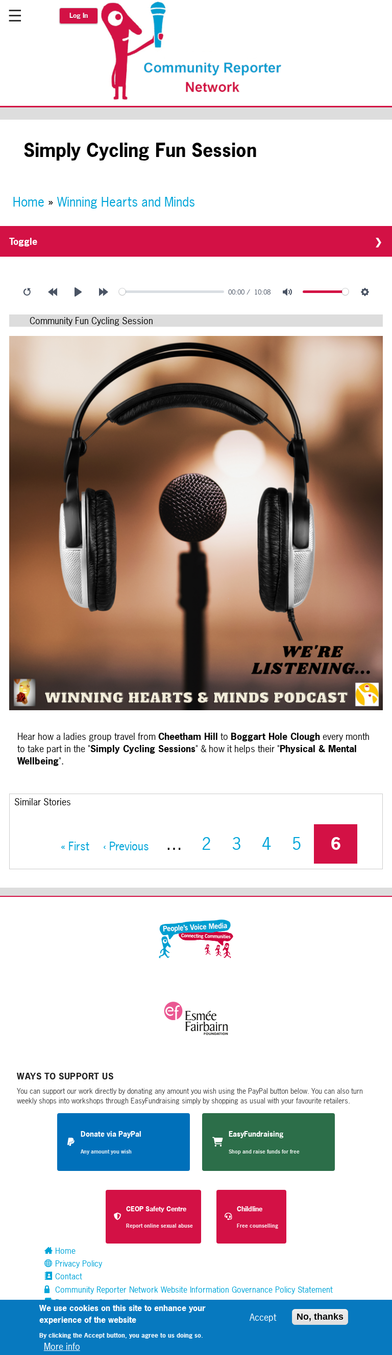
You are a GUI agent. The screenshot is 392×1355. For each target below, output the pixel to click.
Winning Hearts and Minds (126, 202)
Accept (263, 1317)
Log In (78, 15)
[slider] (172, 292)
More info (62, 1346)
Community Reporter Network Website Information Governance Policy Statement (193, 1289)
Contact (67, 1276)
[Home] (196, 99)
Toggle (23, 241)
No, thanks (320, 1317)
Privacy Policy (77, 1263)
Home (28, 202)
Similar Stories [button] (42, 802)
